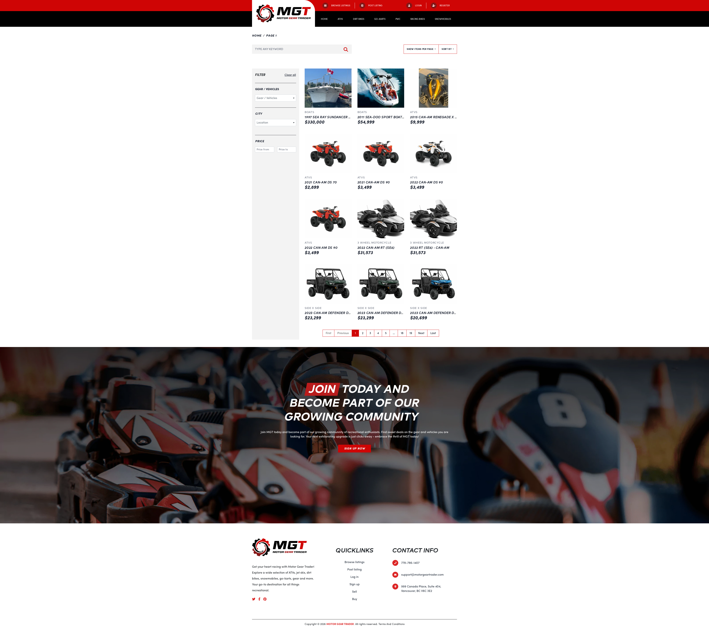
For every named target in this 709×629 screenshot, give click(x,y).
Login (418, 5)
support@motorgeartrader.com (422, 574)
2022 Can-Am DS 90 (426, 182)
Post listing (354, 569)
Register (445, 5)
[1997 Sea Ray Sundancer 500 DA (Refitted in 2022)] (328, 88)
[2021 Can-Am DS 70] (328, 153)
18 (402, 333)
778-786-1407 (410, 563)
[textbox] (275, 98)
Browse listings (354, 562)
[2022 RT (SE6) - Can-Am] (433, 218)
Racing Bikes (417, 19)
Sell (354, 591)
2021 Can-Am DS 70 (321, 182)
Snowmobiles (443, 19)
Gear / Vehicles (267, 89)
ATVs (340, 19)
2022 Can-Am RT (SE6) (376, 247)
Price (259, 141)
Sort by (447, 49)
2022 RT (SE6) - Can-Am (429, 247)
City (258, 113)
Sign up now (354, 448)
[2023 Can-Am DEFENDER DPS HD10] (328, 284)
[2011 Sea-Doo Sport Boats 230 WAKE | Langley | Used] (380, 88)
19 (411, 333)
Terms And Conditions (392, 624)
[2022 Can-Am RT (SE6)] (380, 218)
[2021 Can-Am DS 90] (380, 153)
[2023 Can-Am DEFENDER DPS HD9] (433, 284)
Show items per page (420, 49)
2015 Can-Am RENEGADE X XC (434, 117)
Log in (354, 577)
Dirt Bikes (358, 19)
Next (421, 333)
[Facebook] (260, 598)
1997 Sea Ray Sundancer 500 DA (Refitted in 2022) (349, 117)
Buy (354, 599)
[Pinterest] (266, 598)
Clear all (290, 75)
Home (324, 19)
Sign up (355, 584)
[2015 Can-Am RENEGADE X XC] (433, 88)
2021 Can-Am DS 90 (373, 182)
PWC (397, 19)
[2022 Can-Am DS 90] (433, 153)
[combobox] (275, 98)
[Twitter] (255, 598)
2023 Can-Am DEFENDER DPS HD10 (333, 313)
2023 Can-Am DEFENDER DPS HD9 (438, 313)
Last (433, 333)
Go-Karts (380, 19)
